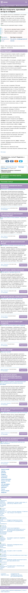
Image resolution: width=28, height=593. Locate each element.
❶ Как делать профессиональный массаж (13, 242)
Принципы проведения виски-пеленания (11, 186)
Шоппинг (3, 472)
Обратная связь (5, 575)
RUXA (5, 2)
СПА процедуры (4, 209)
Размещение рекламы (16, 575)
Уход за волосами (6, 479)
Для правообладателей (17, 576)
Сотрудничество (15, 573)
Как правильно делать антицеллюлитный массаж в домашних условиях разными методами (11, 377)
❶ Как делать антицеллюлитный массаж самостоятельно (12, 439)
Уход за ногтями (5, 481)
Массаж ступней (6, 350)
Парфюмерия (4, 485)
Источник (3, 152)
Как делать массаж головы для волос (14, 296)
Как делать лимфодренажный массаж (18, 39)
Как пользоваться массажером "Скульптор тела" (12, 214)
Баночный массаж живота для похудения (11, 322)
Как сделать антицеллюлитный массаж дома (12, 409)
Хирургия (3, 492)
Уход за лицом (5, 490)
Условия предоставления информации (11, 590)
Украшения (4, 476)
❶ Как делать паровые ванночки (12, 270)
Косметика (4, 477)
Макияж (3, 482)
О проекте (3, 573)
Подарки (3, 474)
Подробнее (23, 209)
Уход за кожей (5, 469)
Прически (3, 487)
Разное (3, 489)
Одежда (3, 471)
